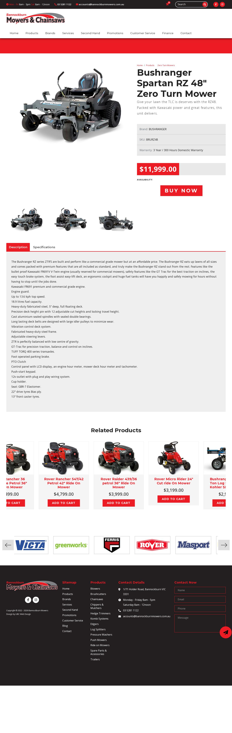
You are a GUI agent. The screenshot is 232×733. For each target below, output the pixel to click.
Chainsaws (96, 599)
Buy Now (181, 191)
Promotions (69, 615)
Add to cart (34, 503)
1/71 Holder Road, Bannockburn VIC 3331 (144, 592)
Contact (66, 631)
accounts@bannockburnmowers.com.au (146, 616)
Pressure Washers (101, 634)
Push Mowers (98, 640)
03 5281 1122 (131, 610)
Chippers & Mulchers (97, 606)
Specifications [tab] (44, 247)
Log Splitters (98, 629)
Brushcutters (98, 594)
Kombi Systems (99, 618)
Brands (66, 599)
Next (228, 479)
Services (67, 604)
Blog (65, 625)
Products (150, 65)
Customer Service (72, 620)
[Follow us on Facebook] (215, 4)
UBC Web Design (23, 614)
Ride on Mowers (100, 645)
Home (140, 65)
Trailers (95, 659)
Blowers (95, 588)
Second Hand (70, 610)
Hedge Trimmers (100, 613)
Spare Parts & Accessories (98, 652)
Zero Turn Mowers (166, 65)
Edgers (94, 624)
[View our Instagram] (222, 4)
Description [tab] (18, 247)
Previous (4, 479)
